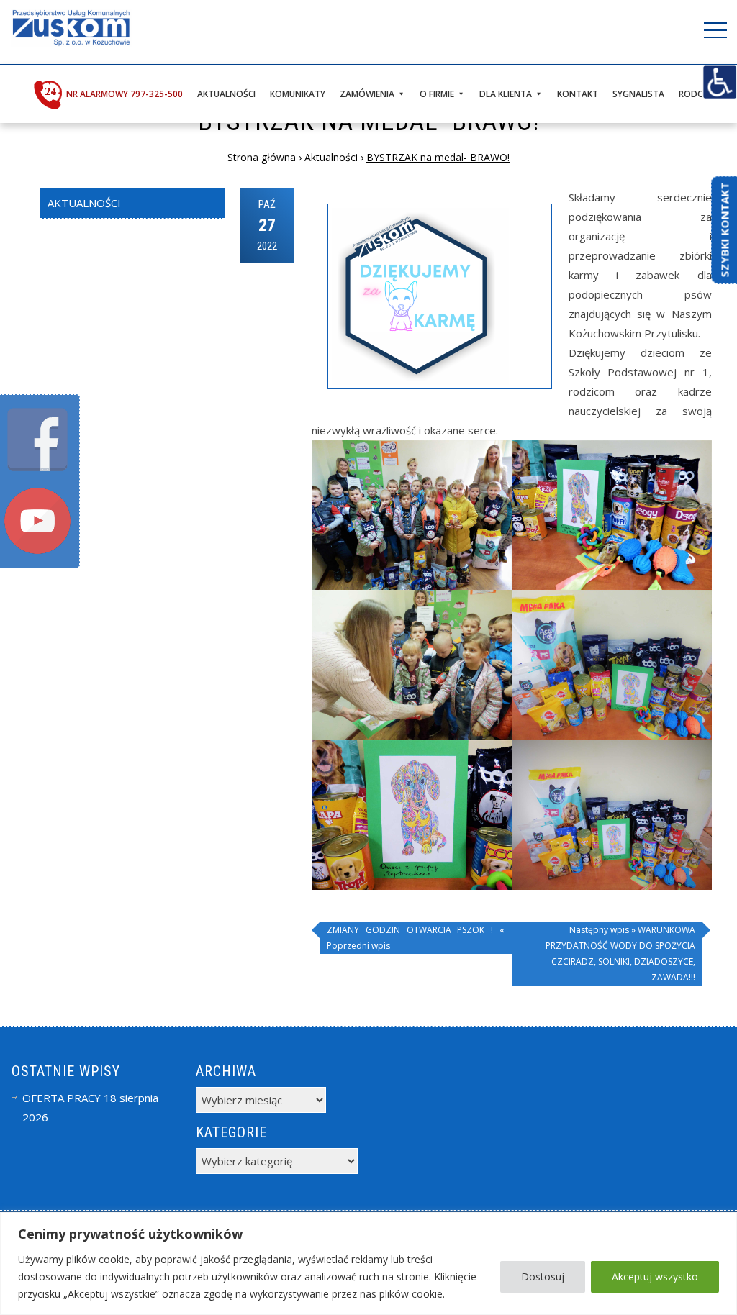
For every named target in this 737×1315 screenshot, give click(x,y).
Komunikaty (297, 94)
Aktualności (226, 94)
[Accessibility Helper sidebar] (719, 82)
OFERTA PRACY (61, 1098)
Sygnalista (638, 94)
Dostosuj (542, 1276)
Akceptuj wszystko (655, 1276)
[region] (368, 1263)
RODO (692, 94)
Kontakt (577, 94)
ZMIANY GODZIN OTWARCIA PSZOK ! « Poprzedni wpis (416, 938)
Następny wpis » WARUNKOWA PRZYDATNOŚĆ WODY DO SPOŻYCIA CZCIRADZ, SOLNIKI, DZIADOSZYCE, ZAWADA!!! (620, 953)
